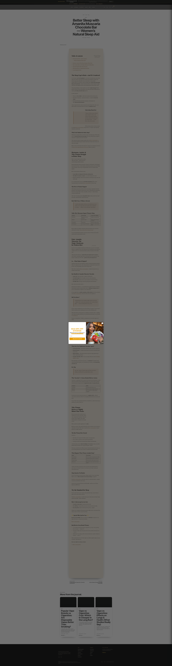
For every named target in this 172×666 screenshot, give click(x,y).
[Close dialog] (102, 323)
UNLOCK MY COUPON (77, 338)
